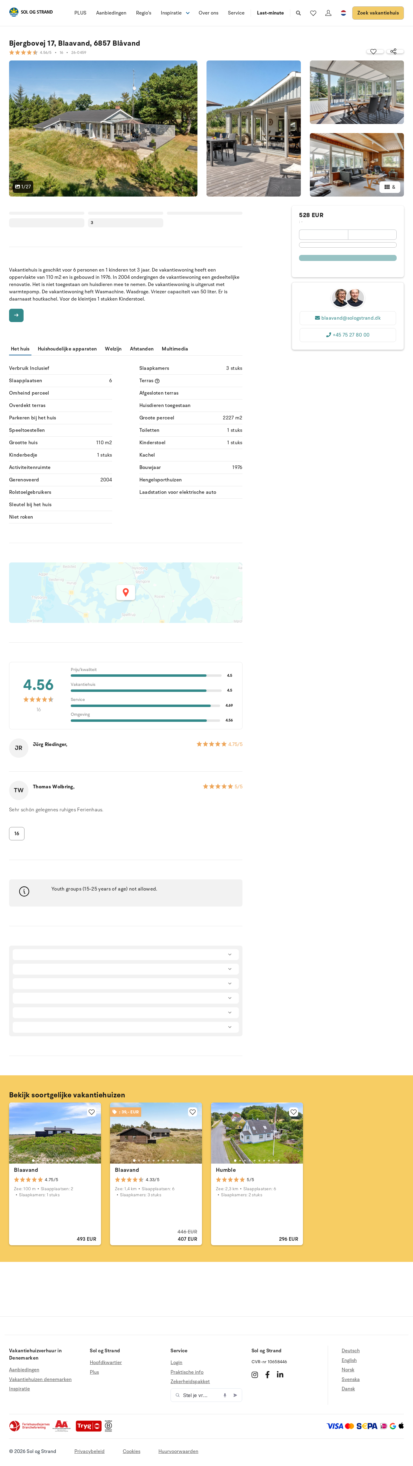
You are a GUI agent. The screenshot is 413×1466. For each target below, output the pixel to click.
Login (176, 1363)
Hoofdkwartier (106, 1363)
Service (236, 13)
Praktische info (187, 1372)
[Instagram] (255, 1374)
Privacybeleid (89, 1451)
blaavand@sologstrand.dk (351, 318)
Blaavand (26, 1170)
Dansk (348, 1389)
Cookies (131, 1451)
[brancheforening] (30, 1430)
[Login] (328, 13)
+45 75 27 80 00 (351, 335)
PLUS (80, 13)
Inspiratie (19, 1389)
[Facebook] (267, 1374)
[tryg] (90, 1430)
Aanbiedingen (111, 13)
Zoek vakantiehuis (378, 13)
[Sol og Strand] (31, 13)
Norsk (348, 1370)
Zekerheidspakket (190, 1381)
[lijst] (313, 13)
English (349, 1360)
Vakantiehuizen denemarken (40, 1379)
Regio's (143, 13)
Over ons (208, 13)
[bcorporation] (110, 1430)
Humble (226, 1170)
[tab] (33, 1160)
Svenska (351, 1379)
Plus (94, 1372)
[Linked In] (280, 1374)
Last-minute (270, 13)
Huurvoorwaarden (178, 1451)
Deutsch (351, 1351)
